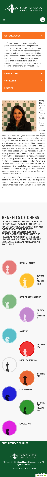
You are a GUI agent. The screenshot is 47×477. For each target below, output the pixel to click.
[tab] (23, 35)
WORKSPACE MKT (28, 468)
